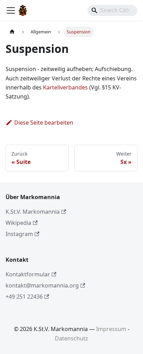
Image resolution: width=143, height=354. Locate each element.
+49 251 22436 (24, 296)
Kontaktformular (28, 274)
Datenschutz (71, 338)
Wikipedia (18, 223)
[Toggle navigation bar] (11, 10)
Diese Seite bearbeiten (43, 122)
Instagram (19, 234)
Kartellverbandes (65, 87)
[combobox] (112, 10)
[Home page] (12, 31)
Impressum (111, 329)
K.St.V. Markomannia (33, 211)
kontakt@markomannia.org (42, 285)
